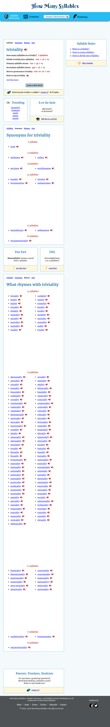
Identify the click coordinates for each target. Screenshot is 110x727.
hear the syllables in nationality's (52, 582)
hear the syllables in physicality (50, 479)
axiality (41, 384)
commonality (16, 403)
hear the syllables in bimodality (23, 392)
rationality (42, 490)
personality (15, 478)
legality (41, 307)
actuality (41, 377)
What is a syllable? (80, 49)
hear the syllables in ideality (20, 433)
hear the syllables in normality (49, 322)
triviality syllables (25, 49)
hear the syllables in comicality (49, 399)
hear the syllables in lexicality (48, 448)
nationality (15, 467)
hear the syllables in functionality (25, 426)
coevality (14, 399)
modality (41, 315)
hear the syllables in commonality (25, 403)
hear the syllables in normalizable (52, 467)
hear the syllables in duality (19, 300)
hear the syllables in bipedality (49, 392)
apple (15, 113)
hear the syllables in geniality (21, 430)
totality (41, 330)
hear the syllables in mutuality (49, 463)
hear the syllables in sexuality (21, 497)
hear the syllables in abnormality (24, 377)
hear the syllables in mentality (22, 315)
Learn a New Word (34, 85)
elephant (15, 110)
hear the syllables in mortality (48, 318)
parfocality (15, 475)
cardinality (15, 396)
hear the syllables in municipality (25, 582)
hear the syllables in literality (21, 456)
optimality (42, 471)
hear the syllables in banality (20, 179)
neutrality (15, 322)
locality (41, 311)
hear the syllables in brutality (21, 296)
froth (12, 146)
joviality (14, 448)
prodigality (15, 486)
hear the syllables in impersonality (26, 578)
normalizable (43, 467)
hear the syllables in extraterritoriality (29, 647)
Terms (34, 704)
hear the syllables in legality (47, 307)
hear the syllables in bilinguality (51, 388)
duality (13, 300)
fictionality (42, 422)
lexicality (41, 448)
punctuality (42, 486)
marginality (43, 460)
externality (15, 418)
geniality (14, 429)
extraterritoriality (18, 647)
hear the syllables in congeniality (51, 570)
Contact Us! (35, 690)
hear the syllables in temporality (24, 509)
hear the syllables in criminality (23, 411)
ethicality (41, 414)
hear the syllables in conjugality (23, 407)
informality (15, 441)
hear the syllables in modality (48, 315)
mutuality (42, 463)
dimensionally (17, 414)
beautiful (15, 107)
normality (42, 322)
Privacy (43, 704)
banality (14, 179)
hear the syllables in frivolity (47, 179)
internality (15, 445)
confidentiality (17, 636)
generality (42, 426)
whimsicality (16, 524)
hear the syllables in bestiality (22, 388)
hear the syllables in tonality (20, 330)
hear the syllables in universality (51, 589)
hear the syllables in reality (46, 326)
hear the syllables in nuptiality (22, 326)
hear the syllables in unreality (48, 516)
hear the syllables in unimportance (53, 183)
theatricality (16, 589)
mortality (41, 318)
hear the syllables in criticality (49, 411)
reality (40, 326)
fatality (40, 300)
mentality (15, 315)
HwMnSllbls (55, 6)
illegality (41, 433)
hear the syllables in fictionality (50, 422)
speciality (15, 501)
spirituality (42, 585)
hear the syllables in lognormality (25, 460)
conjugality (15, 407)
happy (15, 116)
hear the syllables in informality (23, 441)
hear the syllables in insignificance (26, 230)
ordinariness (43, 230)
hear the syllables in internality (23, 445)
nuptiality (15, 326)
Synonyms (18, 43)
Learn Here (52, 268)
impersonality (17, 578)
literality (14, 456)
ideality (14, 433)
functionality (16, 426)
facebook (91, 706)
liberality (14, 452)
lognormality (16, 460)
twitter (96, 706)
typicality (41, 512)
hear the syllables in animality (49, 381)
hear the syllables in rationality (50, 490)
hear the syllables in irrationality (51, 578)
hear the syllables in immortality (51, 437)
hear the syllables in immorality (23, 437)
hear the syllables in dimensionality (27, 574)
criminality (15, 411)
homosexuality (44, 636)
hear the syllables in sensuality (49, 494)
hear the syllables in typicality (48, 512)
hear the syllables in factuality (49, 418)
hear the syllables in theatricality (24, 589)
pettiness (14, 168)
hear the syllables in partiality (48, 475)
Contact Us (44, 92)
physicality (42, 478)
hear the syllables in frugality (21, 307)
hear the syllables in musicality (22, 463)
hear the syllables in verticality (22, 520)
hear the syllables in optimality (50, 471)
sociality (41, 497)
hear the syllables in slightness (22, 157)
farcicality (15, 422)
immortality (43, 437)
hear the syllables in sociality (48, 497)
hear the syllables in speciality (22, 501)
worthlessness (44, 168)
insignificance (17, 230)
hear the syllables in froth (17, 147)
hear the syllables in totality (47, 330)
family (15, 118)
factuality (42, 418)
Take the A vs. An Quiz (49, 119)
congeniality (43, 570)
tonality (14, 330)
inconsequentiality (19, 241)
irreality (41, 445)
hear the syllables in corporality (50, 407)
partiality (41, 475)
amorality (15, 381)
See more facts (20, 268)
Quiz (33, 43)
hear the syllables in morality (21, 318)
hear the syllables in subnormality (52, 501)
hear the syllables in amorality (22, 381)
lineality (41, 452)
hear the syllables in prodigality (23, 486)
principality (42, 482)
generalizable (43, 574)
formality (41, 303)
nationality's (43, 582)
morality (14, 318)
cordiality (42, 296)
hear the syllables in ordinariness (51, 230)
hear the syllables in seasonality (23, 494)
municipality (16, 582)
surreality (15, 505)
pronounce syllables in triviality (28, 76)
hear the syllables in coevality (21, 399)
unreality (41, 516)
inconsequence (17, 183)
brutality (14, 296)
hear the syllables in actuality (48, 377)
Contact (63, 704)
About (19, 704)
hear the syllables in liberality (21, 452)
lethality (14, 311)
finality (13, 303)
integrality (42, 441)
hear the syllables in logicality (48, 456)
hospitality (42, 429)
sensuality (42, 493)
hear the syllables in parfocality (23, 475)
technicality (43, 505)
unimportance (44, 183)
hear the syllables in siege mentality (27, 585)
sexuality (14, 497)
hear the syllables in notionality (23, 471)
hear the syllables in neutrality (22, 322)
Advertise (53, 704)
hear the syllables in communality (52, 403)
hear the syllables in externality (23, 418)
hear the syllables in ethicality (48, 415)
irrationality (43, 578)
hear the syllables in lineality (47, 452)
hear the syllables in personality (23, 479)
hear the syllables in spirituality (50, 585)
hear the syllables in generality (49, 426)
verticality (15, 520)
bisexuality (15, 570)
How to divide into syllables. (85, 55)
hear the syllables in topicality (22, 512)
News (27, 704)
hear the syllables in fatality (46, 300)
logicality (41, 456)
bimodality (15, 392)
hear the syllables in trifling (46, 157)
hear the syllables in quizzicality (24, 490)
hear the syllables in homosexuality (54, 636)
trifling (40, 157)
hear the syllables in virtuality (48, 520)
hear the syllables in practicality (23, 482)
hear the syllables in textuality (49, 509)
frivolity (41, 179)
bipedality (42, 392)
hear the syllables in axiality (47, 384)
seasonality (15, 493)
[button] (67, 17)
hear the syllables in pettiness (21, 168)
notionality (15, 471)
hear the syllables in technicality (51, 505)
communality (43, 403)
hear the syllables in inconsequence (26, 183)
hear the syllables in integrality (50, 441)
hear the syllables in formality (48, 303)
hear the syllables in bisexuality (23, 570)
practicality (15, 482)
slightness (15, 157)
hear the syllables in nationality (23, 467)
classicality (42, 396)
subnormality (43, 501)
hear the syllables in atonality (21, 384)
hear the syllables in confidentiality (26, 636)
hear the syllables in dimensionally (26, 415)
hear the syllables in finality (19, 303)
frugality (14, 307)
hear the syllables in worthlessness (53, 168)
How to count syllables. (83, 52)
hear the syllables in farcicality (22, 422)
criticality (42, 411)
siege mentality (17, 585)
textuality (42, 509)
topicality (15, 512)
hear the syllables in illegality (48, 433)
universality (43, 589)
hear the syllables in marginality (51, 460)
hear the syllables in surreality (22, 505)
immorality (15, 437)
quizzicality (16, 490)
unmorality (15, 516)
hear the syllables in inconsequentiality (30, 241)
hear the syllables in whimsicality (25, 524)
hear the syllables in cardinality (23, 396)
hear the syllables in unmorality (23, 516)
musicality (15, 463)
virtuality (41, 520)
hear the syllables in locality (47, 311)
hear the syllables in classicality (50, 396)
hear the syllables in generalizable (52, 574)
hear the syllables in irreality (47, 445)
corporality (42, 407)
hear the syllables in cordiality (49, 296)
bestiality (14, 388)
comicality (42, 399)
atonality (14, 384)
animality (42, 381)
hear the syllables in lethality (21, 311)
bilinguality (43, 388)
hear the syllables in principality (51, 482)
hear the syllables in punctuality (50, 486)
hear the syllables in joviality (20, 448)
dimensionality (17, 574)
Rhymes (27, 43)
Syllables (9, 128)
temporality (16, 509)
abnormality (16, 377)
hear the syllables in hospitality (50, 430)
